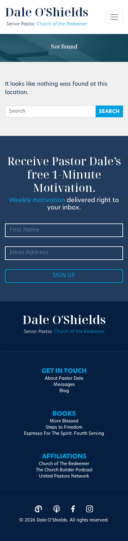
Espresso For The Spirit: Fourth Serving (64, 433)
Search (109, 111)
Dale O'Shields (47, 12)
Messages (64, 385)
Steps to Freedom (64, 427)
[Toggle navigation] (114, 17)
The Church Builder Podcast (64, 470)
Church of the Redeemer (61, 24)
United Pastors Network (64, 476)
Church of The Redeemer (64, 464)
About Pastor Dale (64, 378)
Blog (64, 391)
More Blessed (64, 421)
